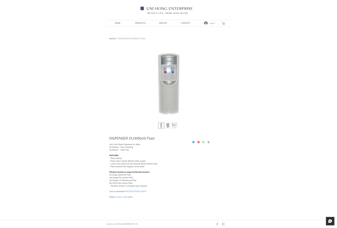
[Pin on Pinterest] (198, 142)
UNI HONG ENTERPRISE (170, 8)
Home (112, 38)
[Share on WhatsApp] (203, 142)
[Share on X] (208, 142)
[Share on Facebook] (193, 142)
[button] (224, 23)
